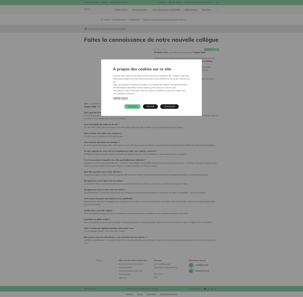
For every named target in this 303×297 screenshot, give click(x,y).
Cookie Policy (120, 98)
